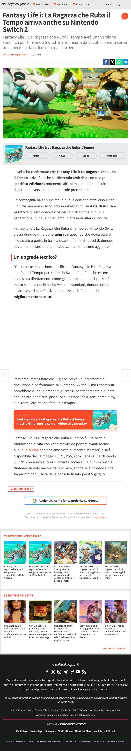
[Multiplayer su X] (53, 672)
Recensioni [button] (62, 4)
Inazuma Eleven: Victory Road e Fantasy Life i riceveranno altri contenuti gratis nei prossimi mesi (64, 573)
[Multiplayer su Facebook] (47, 672)
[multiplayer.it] (65, 664)
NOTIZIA (7, 54)
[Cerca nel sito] (118, 4)
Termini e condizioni (61, 709)
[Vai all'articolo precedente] (126, 376)
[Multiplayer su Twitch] (72, 672)
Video (89, 4)
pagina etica (100, 517)
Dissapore (50, 731)
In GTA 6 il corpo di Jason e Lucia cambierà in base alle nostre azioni (115, 630)
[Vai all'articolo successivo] (4, 376)
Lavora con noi (112, 709)
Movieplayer (36, 731)
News (62, 155)
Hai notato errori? (21, 488)
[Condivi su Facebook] (106, 62)
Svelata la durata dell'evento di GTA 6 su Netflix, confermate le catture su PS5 (15, 631)
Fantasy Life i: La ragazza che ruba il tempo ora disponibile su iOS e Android (14, 572)
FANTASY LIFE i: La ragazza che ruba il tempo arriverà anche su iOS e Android (40, 570)
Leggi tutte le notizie (114, 648)
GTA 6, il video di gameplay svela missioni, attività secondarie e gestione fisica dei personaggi (40, 631)
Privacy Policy (41, 709)
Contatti (98, 709)
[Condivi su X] (112, 62)
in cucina (32, 449)
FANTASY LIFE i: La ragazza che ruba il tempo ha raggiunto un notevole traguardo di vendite (90, 572)
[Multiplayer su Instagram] (59, 672)
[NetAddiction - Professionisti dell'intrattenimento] (73, 724)
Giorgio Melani (20, 54)
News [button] (79, 4)
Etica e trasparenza (82, 709)
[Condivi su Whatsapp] (119, 62)
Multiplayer (22, 731)
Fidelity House (65, 731)
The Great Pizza (83, 731)
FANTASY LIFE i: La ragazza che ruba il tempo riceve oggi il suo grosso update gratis (115, 572)
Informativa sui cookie (21, 709)
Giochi (108, 4)
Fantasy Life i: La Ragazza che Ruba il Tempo (59, 147)
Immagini (112, 155)
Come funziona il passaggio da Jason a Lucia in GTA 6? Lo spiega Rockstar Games (90, 631)
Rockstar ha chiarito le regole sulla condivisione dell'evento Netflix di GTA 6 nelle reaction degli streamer (65, 633)
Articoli (37, 155)
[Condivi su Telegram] (125, 62)
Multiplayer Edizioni (104, 731)
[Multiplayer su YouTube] (78, 672)
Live (99, 4)
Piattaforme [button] (42, 4)
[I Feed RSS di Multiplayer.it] (84, 672)
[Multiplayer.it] (15, 4)
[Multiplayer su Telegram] (65, 672)
